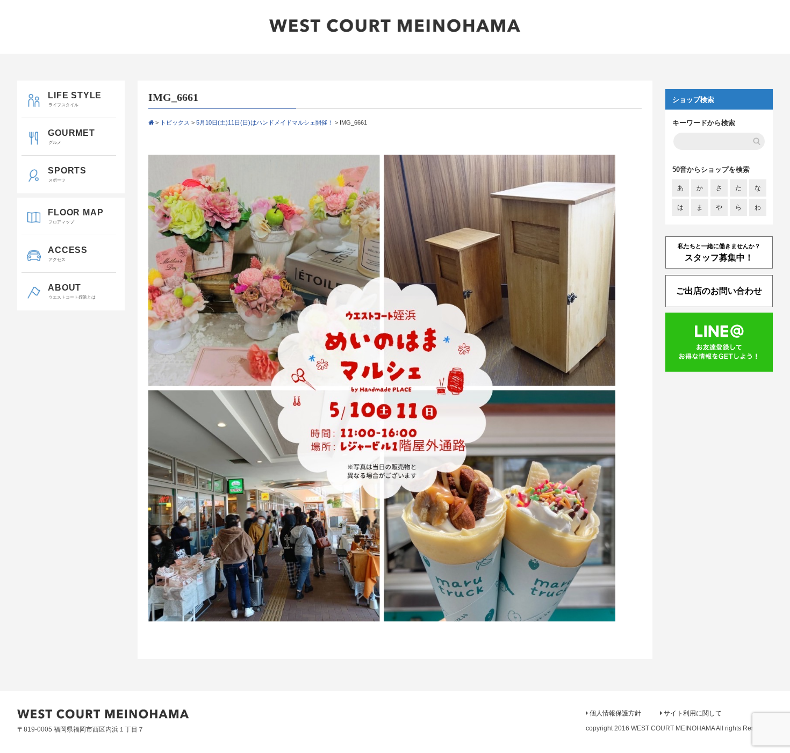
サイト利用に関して (693, 713)
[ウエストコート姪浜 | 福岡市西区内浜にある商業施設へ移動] (151, 122)
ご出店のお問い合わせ (719, 290)
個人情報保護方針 (615, 713)
